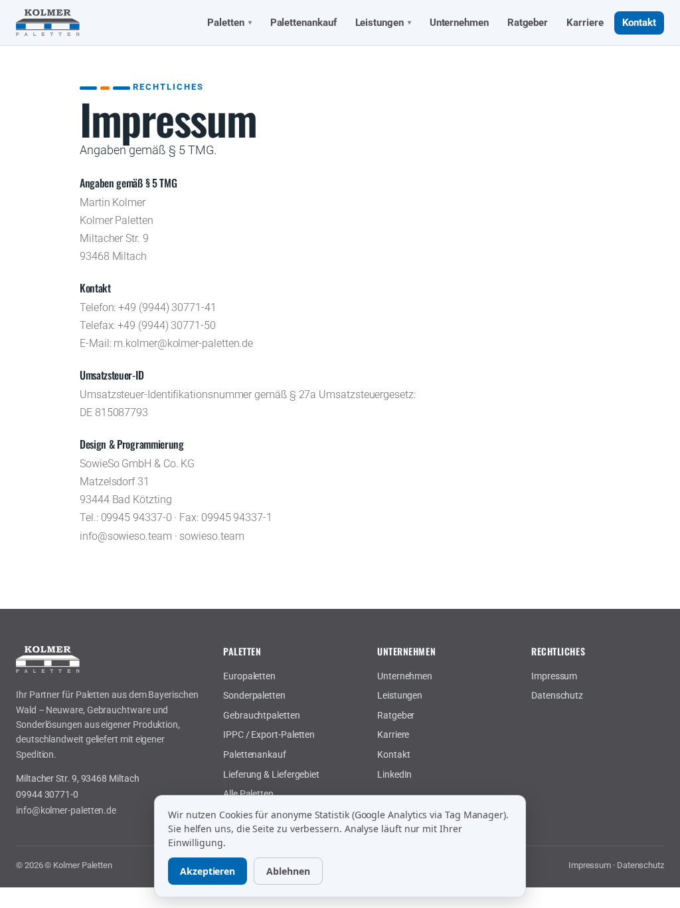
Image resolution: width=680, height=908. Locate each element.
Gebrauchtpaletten (261, 715)
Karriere (584, 23)
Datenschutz (557, 695)
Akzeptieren (207, 871)
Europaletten (249, 676)
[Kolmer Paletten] (48, 22)
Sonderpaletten (254, 695)
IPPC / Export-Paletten (269, 734)
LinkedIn (394, 774)
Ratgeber (527, 23)
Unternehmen (459, 23)
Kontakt (639, 23)
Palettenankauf (303, 23)
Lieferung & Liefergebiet (271, 774)
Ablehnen (287, 871)
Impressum (554, 676)
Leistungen (383, 23)
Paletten (229, 23)
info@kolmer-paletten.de (66, 810)
